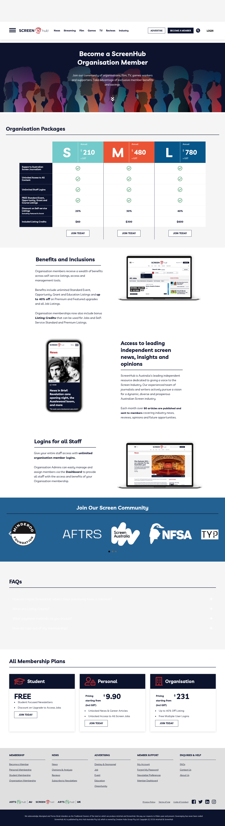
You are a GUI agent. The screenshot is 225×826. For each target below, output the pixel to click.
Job (96, 769)
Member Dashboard (147, 780)
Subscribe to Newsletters (64, 780)
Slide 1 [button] (109, 551)
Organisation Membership (22, 780)
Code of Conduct (180, 802)
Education (100, 780)
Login (210, 30)
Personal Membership (20, 769)
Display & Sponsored (105, 764)
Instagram (214, 802)
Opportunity (101, 786)
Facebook (194, 802)
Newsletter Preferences (149, 775)
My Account (143, 764)
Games (92, 30)
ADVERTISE (157, 30)
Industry (124, 30)
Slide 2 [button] (112, 551)
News (57, 30)
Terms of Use (164, 802)
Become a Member (180, 30)
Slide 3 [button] (116, 551)
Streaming (70, 30)
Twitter (200, 801)
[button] (10, 533)
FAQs (182, 764)
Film (81, 30)
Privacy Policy (149, 802)
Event (97, 775)
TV (100, 30)
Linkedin (207, 802)
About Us (184, 775)
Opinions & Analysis (62, 769)
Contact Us (185, 769)
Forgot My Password (147, 769)
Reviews (110, 30)
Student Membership (20, 775)
